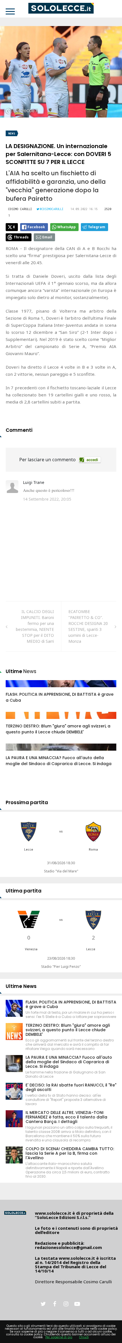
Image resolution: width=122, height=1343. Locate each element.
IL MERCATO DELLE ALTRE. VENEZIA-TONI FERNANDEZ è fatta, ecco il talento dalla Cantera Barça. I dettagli (66, 1117)
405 (15, 689)
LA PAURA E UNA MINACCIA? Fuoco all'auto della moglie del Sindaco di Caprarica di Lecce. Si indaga (59, 760)
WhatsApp (66, 227)
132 (15, 752)
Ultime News (21, 986)
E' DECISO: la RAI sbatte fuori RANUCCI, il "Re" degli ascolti (71, 1087)
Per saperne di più (58, 1337)
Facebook (36, 227)
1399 (16, 721)
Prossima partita (27, 802)
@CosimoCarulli (52, 209)
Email (47, 237)
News (11, 133)
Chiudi (84, 1337)
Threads (21, 237)
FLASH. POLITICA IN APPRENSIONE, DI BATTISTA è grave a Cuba (71, 1004)
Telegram (96, 227)
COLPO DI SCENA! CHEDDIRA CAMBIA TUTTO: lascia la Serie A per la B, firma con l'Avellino (70, 1153)
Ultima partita (23, 890)
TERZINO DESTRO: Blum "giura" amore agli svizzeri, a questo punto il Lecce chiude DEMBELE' (58, 729)
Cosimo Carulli (20, 209)
